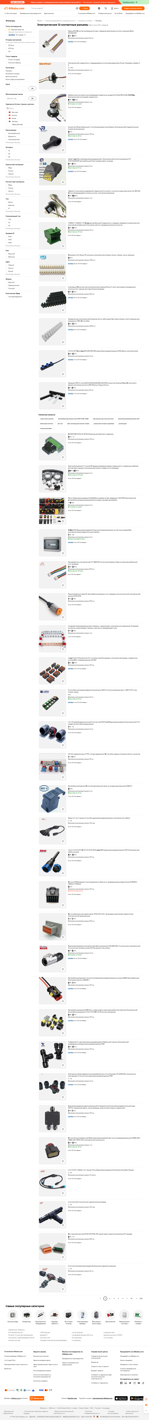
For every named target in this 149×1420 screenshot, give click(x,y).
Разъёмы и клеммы (85, 21)
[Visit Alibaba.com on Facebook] (121, 1383)
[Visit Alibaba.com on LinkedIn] (125, 1383)
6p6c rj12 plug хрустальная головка (78, 423)
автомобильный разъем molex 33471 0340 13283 (73, 419)
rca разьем (76, 1340)
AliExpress (43, 1408)
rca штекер (108, 1338)
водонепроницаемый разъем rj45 (128, 419)
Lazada (74, 1408)
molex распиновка (46, 428)
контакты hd (45, 1338)
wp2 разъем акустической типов (103, 419)
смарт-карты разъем (46, 419)
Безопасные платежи (41, 1356)
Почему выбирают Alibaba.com (15, 1356)
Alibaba (39, 21)
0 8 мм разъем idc (15, 1332)
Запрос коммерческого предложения (70, 1364)
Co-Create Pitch (9, 1360)
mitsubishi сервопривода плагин (21, 1338)
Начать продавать (126, 1360)
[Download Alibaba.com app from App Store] (121, 1398)
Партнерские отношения (129, 1375)
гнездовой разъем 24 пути (82, 1335)
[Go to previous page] (100, 1298)
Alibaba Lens (16, 1398)
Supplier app (72, 1398)
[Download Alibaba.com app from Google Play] (137, 1398)
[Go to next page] (136, 1298)
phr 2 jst (60, 423)
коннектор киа (14, 1340)
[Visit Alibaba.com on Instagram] (134, 1383)
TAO (91, 1408)
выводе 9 (43, 1335)
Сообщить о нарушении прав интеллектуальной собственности (101, 1377)
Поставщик (82, 41)
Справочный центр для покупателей (99, 1357)
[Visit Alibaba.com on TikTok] (143, 1383)
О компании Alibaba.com (13, 1351)
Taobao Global (83, 1408)
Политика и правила (40, 1381)
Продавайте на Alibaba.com (129, 1356)
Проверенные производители (72, 1358)
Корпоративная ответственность (16, 1364)
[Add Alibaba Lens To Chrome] (37, 1398)
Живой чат (94, 1362)
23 (131, 1298)
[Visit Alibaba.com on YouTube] (139, 1383)
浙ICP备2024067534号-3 (130, 1417)
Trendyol (98, 1408)
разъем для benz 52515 (113, 1335)
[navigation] (21, 660)
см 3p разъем (77, 1332)
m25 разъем (45, 1332)
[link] (146, 1399)
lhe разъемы (77, 1338)
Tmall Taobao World (63, 1408)
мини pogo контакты (46, 423)
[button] (77, 8)
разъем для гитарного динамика (104, 423)
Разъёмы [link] (98, 21)
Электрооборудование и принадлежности (60, 21)
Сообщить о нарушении (99, 1383)
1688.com (52, 1408)
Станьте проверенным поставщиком (128, 1369)
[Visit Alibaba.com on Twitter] (130, 1383)
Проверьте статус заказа (129, 1364)
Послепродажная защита (42, 1370)
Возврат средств (97, 1370)
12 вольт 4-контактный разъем (20, 1335)
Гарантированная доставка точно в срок (45, 1365)
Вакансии (7, 1368)
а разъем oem (109, 1332)
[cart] (106, 9)
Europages (106, 1408)
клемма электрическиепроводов (53, 1340)
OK (32, 88)
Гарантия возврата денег (42, 1360)
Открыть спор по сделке (100, 1366)
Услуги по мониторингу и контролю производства (42, 1376)
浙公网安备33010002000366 (110, 1417)
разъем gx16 (123, 423)
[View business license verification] (94, 1417)
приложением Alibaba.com (102, 1398)
